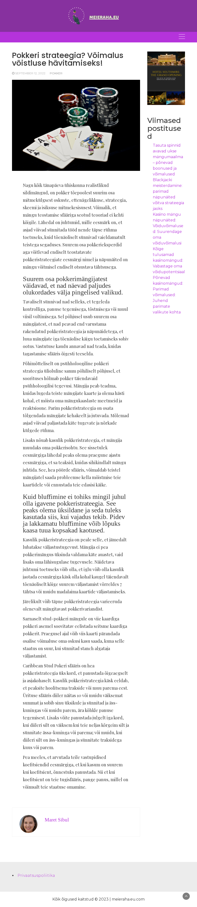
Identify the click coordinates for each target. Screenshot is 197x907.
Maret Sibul (57, 820)
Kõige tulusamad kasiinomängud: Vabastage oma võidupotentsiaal (169, 260)
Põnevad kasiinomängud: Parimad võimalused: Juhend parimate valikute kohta (168, 294)
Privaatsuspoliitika (36, 875)
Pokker (56, 73)
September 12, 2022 (30, 73)
